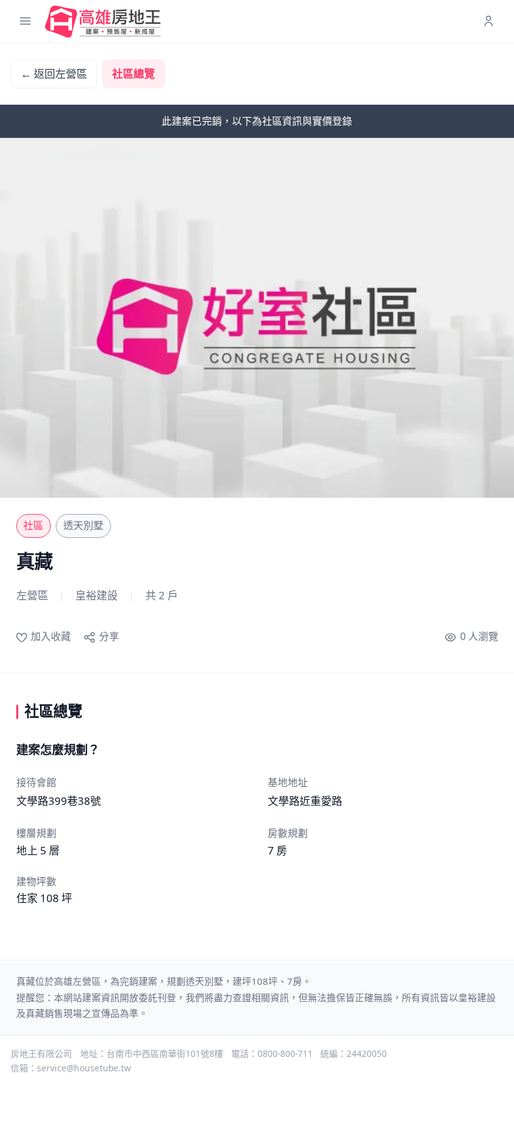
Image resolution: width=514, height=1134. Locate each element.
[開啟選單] (25, 21)
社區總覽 (133, 73)
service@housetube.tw (84, 1068)
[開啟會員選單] (488, 21)
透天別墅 (83, 525)
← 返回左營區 (54, 73)
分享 (108, 636)
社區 (33, 525)
